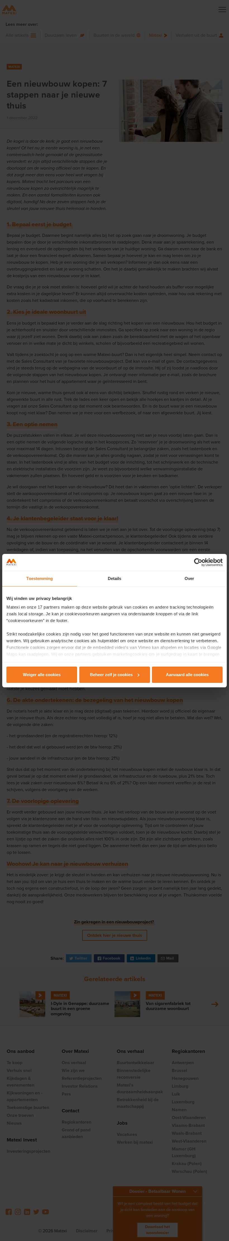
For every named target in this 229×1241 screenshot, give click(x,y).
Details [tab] (114, 578)
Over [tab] (189, 578)
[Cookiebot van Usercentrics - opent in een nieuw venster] (198, 562)
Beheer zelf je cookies (111, 674)
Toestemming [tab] (39, 578)
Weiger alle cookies (42, 674)
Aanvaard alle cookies (187, 674)
